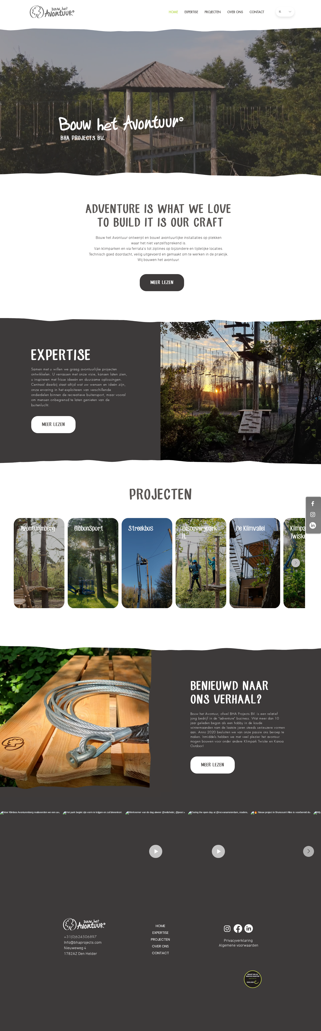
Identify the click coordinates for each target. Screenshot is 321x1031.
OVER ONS (160, 946)
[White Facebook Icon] (312, 503)
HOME (160, 925)
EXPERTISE (61, 355)
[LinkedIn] (312, 525)
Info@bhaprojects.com (83, 942)
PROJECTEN (160, 939)
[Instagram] (227, 928)
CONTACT (160, 953)
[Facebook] (238, 928)
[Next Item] (295, 562)
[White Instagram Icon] (312, 514)
